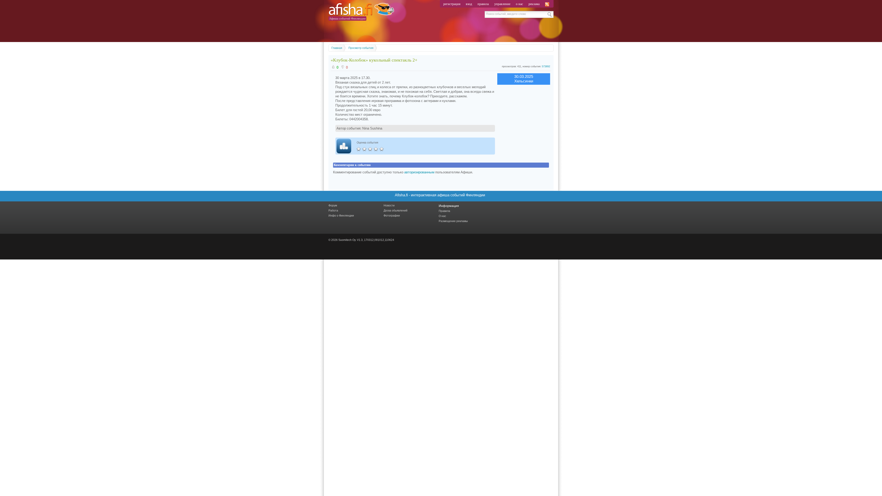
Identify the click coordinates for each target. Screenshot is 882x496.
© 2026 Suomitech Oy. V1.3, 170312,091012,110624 (361, 240)
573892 (546, 66)
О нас (442, 216)
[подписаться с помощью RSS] (547, 4)
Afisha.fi (361, 9)
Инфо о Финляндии (341, 215)
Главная (336, 48)
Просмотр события (360, 48)
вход (469, 4)
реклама (534, 4)
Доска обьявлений (395, 210)
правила (483, 4)
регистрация (451, 4)
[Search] (550, 14)
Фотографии (392, 215)
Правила (444, 211)
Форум (332, 205)
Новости (389, 205)
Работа (333, 210)
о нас (519, 4)
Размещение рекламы (453, 221)
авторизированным (419, 172)
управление (502, 4)
